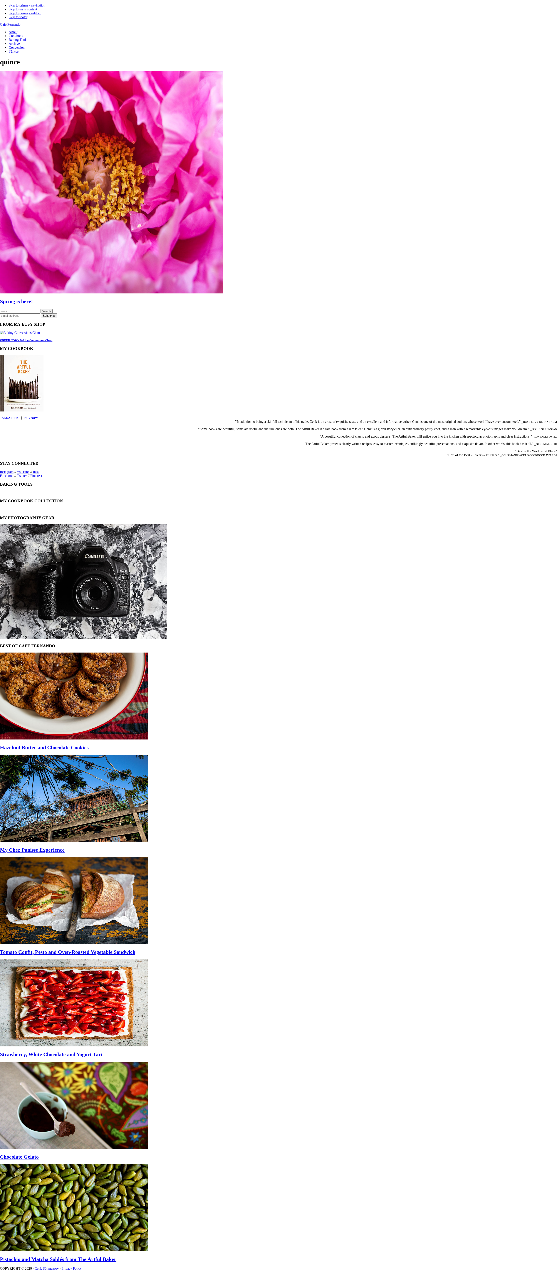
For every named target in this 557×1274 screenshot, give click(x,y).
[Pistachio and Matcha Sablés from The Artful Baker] (74, 1250)
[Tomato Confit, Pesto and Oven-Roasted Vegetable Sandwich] (74, 943)
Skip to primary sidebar (25, 13)
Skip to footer (18, 17)
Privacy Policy (72, 1268)
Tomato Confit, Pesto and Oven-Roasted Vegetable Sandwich (67, 952)
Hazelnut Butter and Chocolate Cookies (44, 747)
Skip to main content (23, 9)
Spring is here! (16, 301)
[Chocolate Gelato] (74, 1147)
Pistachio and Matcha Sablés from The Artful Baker (58, 1259)
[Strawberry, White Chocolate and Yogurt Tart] (74, 1045)
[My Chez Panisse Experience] (74, 841)
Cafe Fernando (10, 24)
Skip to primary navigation (27, 5)
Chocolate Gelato (19, 1157)
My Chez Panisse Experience (32, 850)
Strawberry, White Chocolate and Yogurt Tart (51, 1054)
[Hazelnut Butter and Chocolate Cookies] (74, 738)
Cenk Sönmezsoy (47, 1268)
